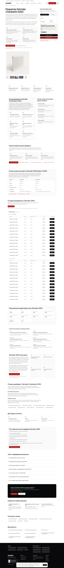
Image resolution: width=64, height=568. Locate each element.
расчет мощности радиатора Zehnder (39, 405)
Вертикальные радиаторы (12, 547)
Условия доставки (17, 421)
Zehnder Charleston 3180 (12, 407)
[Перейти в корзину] (57, 3)
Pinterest (47, 558)
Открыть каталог (21, 493)
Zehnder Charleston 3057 (21, 407)
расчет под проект (18, 370)
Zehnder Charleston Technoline (27, 405)
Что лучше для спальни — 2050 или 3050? (17, 472)
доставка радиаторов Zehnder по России (45, 518)
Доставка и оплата (33, 3)
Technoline (26, 549)
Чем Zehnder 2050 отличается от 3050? (17, 457)
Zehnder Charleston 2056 (30, 407)
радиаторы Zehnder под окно (23, 518)
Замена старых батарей (11, 549)
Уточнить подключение (13, 162)
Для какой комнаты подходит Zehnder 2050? (18, 461)
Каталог (17, 3)
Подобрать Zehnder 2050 (10, 45)
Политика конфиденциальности (38, 556)
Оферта (34, 559)
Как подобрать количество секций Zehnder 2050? (19, 476)
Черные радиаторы (20, 549)
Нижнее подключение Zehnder (22, 547)
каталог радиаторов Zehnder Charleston (14, 405)
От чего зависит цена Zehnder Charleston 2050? (18, 480)
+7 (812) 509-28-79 (23, 558)
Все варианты (53, 14)
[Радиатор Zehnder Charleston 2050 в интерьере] (12, 77)
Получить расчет (52, 3)
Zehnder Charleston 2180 (50, 405)
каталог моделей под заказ (13, 371)
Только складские (44, 14)
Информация (27, 3)
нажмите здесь (31, 566)
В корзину (52, 231)
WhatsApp (23, 0)
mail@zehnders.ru (23, 559)
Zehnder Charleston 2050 (49, 407)
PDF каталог (32, 0)
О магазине (39, 3)
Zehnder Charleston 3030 (40, 407)
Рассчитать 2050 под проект (14, 374)
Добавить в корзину (49, 35)
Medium (47, 556)
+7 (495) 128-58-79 (23, 556)
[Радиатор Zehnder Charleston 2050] (8, 77)
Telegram (27, 0)
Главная (7, 5)
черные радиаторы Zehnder (33, 518)
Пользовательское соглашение (38, 558)
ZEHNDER (8, 3)
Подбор (22, 3)
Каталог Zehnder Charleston (12, 518)
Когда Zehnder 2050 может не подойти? (17, 465)
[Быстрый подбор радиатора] (47, 3)
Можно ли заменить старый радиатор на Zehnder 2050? (20, 469)
